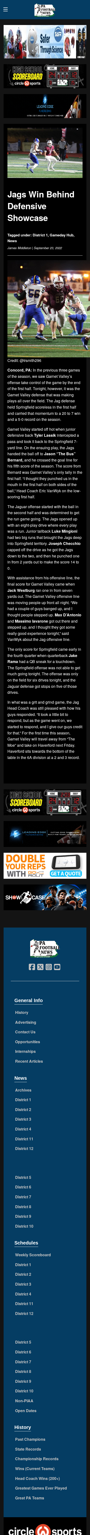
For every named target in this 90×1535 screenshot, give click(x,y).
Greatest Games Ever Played (41, 1488)
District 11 (24, 1139)
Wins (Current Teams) (34, 1468)
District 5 (23, 1177)
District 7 (23, 1197)
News (12, 240)
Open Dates (25, 1410)
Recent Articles (29, 1061)
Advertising (25, 1022)
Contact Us (25, 1032)
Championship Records (37, 1458)
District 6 (23, 1187)
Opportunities (27, 1041)
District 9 (23, 1216)
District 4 (23, 1129)
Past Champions (30, 1439)
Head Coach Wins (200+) (37, 1478)
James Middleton (19, 248)
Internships (25, 1051)
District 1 (40, 235)
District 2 (23, 1109)
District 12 (24, 1148)
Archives (23, 1090)
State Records (28, 1449)
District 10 (24, 1226)
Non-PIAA (24, 1400)
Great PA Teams (29, 1498)
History (21, 1012)
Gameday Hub (61, 235)
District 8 (23, 1206)
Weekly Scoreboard (33, 1254)
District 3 (23, 1119)
